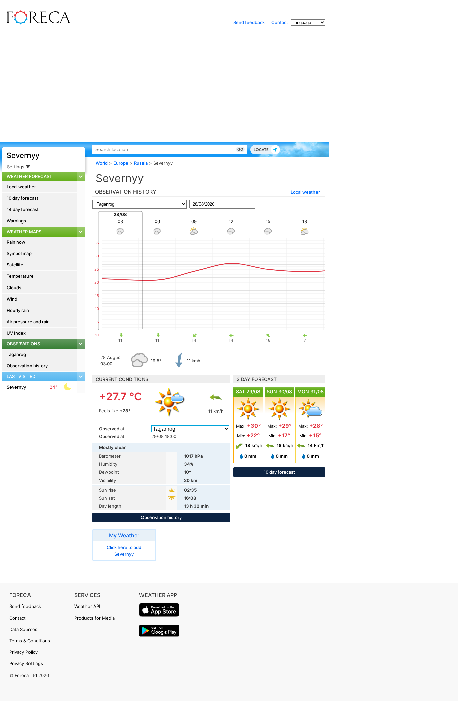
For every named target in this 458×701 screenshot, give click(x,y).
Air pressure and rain (28, 321)
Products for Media (94, 618)
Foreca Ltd (26, 675)
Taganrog (16, 354)
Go (240, 149)
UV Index (16, 333)
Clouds (14, 287)
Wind (12, 299)
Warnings (16, 221)
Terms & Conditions (29, 640)
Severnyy (23, 155)
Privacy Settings (26, 663)
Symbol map (19, 253)
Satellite (15, 264)
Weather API (87, 606)
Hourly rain (18, 310)
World (102, 163)
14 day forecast (23, 209)
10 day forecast (22, 198)
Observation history (27, 365)
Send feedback (249, 22)
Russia (141, 163)
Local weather (21, 186)
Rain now (16, 242)
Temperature (20, 276)
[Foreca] (36, 23)
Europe (120, 163)
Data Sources (23, 629)
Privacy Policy (23, 652)
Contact (279, 22)
